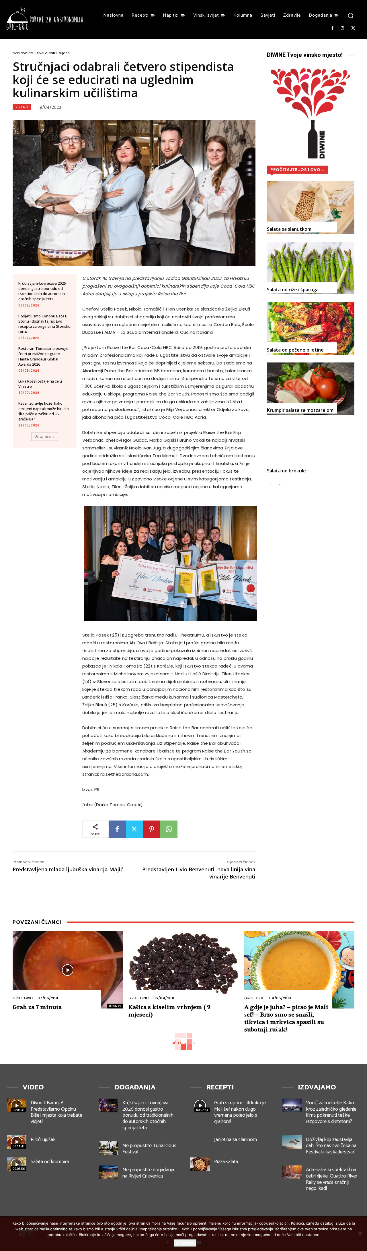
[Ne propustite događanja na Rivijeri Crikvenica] (108, 1172)
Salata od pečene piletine (295, 350)
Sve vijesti (46, 53)
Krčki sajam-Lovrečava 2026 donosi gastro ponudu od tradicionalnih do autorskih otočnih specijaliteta (42, 291)
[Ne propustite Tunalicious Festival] (108, 1148)
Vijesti (64, 53)
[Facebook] (332, 28)
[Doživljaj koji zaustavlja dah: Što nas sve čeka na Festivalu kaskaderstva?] (292, 1142)
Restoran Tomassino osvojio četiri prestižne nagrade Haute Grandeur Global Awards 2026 (43, 356)
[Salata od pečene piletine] (310, 328)
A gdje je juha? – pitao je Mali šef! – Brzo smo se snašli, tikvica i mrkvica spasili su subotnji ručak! (286, 1018)
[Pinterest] (151, 829)
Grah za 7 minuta (37, 1007)
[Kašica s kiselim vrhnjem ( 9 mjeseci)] (183, 969)
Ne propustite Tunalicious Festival (149, 1148)
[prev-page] (270, 484)
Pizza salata (226, 1161)
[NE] (360, 1233)
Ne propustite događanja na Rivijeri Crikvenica (148, 1172)
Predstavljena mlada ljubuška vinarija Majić (68, 869)
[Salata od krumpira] (16, 1164)
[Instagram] (342, 28)
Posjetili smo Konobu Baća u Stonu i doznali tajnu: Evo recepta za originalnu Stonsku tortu (44, 323)
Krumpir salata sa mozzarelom (300, 410)
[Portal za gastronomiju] (45, 18)
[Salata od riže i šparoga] (310, 268)
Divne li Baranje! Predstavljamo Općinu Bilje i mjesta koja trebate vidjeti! (56, 1112)
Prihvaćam (185, 1243)
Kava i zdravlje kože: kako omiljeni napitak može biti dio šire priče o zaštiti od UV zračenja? (43, 411)
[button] (350, 15)
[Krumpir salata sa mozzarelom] (310, 388)
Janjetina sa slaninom (235, 1139)
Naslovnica (23, 53)
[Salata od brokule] (310, 449)
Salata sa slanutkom (289, 229)
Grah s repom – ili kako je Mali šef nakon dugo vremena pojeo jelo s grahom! (240, 1112)
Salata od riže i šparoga (293, 289)
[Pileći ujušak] (16, 1142)
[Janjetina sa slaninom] (200, 1142)
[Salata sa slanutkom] (310, 207)
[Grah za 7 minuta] (68, 969)
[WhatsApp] (168, 829)
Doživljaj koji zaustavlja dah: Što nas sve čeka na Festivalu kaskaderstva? (331, 1145)
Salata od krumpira (50, 1161)
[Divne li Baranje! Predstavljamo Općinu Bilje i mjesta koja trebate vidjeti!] (16, 1105)
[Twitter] (353, 28)
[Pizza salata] (200, 1164)
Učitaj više (42, 436)
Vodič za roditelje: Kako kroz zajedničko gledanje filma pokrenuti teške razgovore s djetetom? (331, 1112)
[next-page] (279, 484)
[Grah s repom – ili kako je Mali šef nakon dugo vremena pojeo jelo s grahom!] (200, 1105)
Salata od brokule (286, 471)
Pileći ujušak (43, 1139)
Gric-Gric (23, 998)
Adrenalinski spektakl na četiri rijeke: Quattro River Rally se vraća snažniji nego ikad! (331, 1179)
